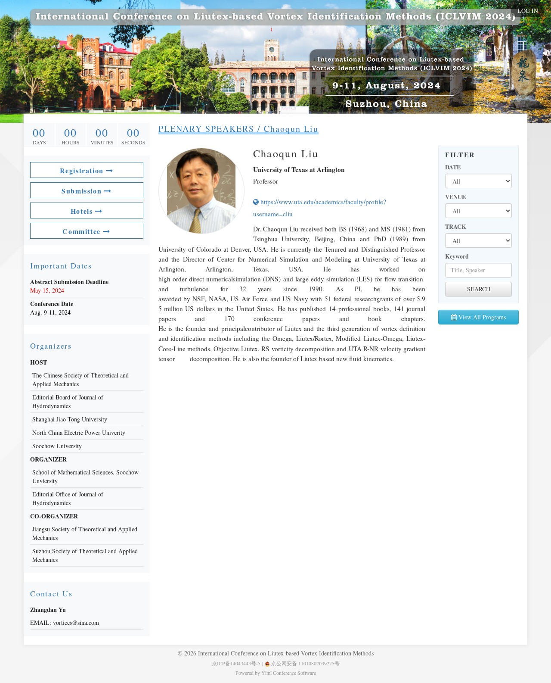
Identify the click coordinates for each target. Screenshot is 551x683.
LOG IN (527, 10)
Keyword (457, 256)
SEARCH (478, 289)
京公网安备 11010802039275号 (305, 663)
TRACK (455, 226)
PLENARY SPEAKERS (206, 128)
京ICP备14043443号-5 (236, 663)
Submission (83, 191)
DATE (453, 167)
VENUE (455, 197)
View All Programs (481, 317)
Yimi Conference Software (288, 672)
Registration (83, 170)
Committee (82, 231)
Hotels (83, 211)
